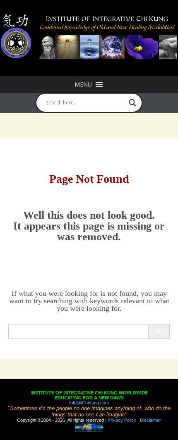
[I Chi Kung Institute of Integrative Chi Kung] (89, 37)
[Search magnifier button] (132, 103)
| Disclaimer (148, 420)
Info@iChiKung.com (89, 402)
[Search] (159, 331)
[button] (83, 84)
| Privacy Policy (120, 420)
